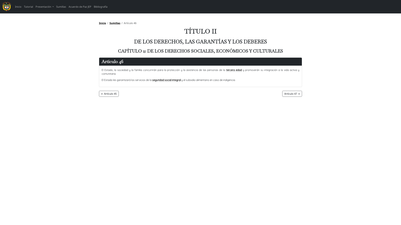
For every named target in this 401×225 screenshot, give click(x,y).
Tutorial (28, 6)
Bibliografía (100, 6)
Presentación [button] (44, 6)
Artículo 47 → (292, 93)
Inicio (18, 6)
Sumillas (61, 6)
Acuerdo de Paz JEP (80, 6)
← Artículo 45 (109, 93)
